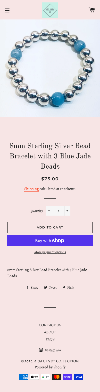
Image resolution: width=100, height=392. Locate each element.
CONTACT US (50, 325)
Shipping (31, 188)
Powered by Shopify (50, 367)
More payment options (50, 252)
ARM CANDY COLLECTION (56, 361)
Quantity (36, 211)
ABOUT (50, 332)
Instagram (52, 350)
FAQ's (50, 339)
